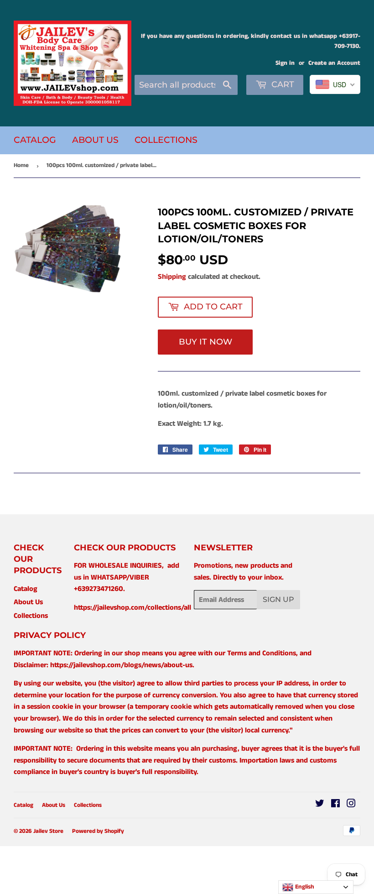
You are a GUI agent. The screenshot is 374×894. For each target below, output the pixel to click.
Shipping (172, 277)
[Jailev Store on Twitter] (319, 805)
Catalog (35, 140)
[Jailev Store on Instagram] (351, 805)
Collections (166, 140)
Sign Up (278, 599)
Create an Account (334, 63)
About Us (95, 140)
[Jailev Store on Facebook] (335, 805)
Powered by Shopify (98, 831)
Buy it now (205, 342)
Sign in (285, 63)
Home (21, 165)
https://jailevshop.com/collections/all (132, 607)
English (303, 887)
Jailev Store (48, 831)
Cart (281, 84)
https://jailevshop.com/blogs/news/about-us (121, 665)
